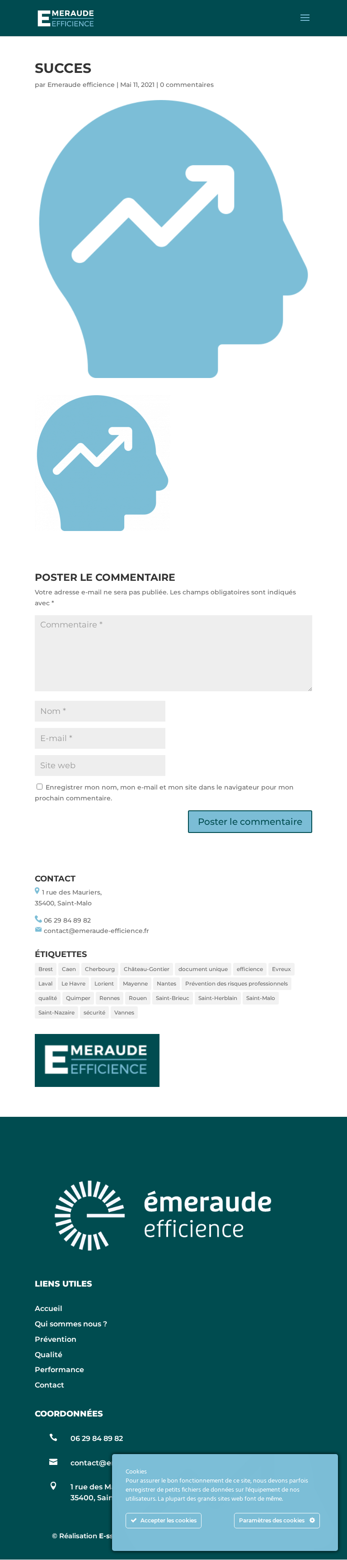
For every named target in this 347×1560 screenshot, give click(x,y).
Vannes (124, 1012)
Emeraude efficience (81, 85)
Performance (59, 1369)
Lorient (104, 983)
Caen (69, 969)
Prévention (55, 1339)
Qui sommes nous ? (71, 1324)
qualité (47, 998)
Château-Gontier (146, 969)
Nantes (166, 983)
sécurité (94, 1012)
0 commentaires (187, 85)
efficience (250, 969)
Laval (45, 983)
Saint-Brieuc (172, 998)
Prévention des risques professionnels (236, 983)
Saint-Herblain (217, 998)
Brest (45, 969)
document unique (203, 969)
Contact (49, 1385)
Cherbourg (100, 969)
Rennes (109, 998)
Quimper (78, 998)
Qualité (48, 1354)
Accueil (48, 1308)
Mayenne (135, 983)
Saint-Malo (260, 998)
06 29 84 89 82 (67, 920)
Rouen (138, 998)
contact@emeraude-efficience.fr (96, 931)
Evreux (281, 969)
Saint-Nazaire (56, 1012)
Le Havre (73, 983)
